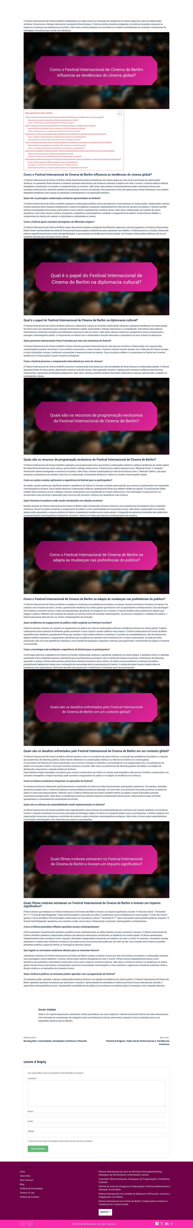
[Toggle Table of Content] (118, 113)
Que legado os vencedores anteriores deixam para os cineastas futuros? (53, 165)
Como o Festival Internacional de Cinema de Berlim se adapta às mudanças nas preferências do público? (68, 142)
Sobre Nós (25, 1175)
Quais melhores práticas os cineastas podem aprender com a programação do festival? (58, 168)
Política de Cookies (29, 1197)
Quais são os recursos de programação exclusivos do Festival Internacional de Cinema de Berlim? (65, 134)
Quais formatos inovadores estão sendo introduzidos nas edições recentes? (54, 140)
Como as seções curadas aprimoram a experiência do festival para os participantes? (57, 137)
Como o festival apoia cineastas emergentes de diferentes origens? (51, 123)
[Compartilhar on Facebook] (166, 5)
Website (31, 1131)
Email (30, 1121)
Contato (103, 5)
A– (30, 1224)
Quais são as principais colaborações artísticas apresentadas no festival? (53, 120)
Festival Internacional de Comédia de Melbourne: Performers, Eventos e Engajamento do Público (134, 1195)
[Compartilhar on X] (162, 1224)
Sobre (92, 5)
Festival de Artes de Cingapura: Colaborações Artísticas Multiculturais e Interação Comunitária (134, 1188)
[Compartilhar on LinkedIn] (167, 1224)
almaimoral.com (31, 5)
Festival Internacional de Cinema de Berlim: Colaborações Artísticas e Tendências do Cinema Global (133, 1203)
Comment (32, 1078)
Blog (22, 1184)
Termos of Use (27, 1192)
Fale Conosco (26, 1180)
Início (82, 5)
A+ (22, 1224)
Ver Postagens (119, 5)
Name (31, 1111)
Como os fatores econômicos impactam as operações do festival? (51, 154)
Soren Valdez (47, 1009)
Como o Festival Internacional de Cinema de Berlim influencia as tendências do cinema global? (64, 117)
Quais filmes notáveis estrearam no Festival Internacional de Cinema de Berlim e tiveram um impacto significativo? (73, 159)
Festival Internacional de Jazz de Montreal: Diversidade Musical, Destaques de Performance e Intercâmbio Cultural (130, 1173)
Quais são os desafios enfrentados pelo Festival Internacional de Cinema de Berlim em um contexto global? (70, 151)
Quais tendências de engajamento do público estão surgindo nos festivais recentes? (57, 145)
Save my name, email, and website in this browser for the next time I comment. (61, 1141)
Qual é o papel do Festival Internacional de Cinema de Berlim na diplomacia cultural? (60, 126)
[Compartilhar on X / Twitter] (170, 5)
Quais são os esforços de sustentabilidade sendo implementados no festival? (55, 156)
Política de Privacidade (31, 1188)
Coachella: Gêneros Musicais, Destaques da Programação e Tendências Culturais (134, 1180)
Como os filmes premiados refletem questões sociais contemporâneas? (52, 162)
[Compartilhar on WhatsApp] (171, 1224)
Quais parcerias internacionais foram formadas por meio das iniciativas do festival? (56, 128)
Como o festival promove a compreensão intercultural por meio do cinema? (54, 131)
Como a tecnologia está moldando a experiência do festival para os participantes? (56, 148)
